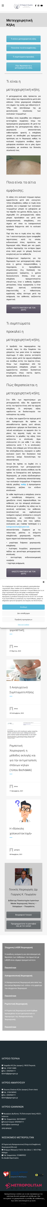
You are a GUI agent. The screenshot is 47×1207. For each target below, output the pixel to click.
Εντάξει (23, 1204)
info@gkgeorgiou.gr (11, 1074)
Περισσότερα (10, 968)
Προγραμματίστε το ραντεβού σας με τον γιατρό (23, 925)
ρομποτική (24, 527)
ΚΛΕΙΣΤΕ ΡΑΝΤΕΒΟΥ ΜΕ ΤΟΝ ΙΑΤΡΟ (23, 309)
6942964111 (11, 1071)
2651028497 (21, 1119)
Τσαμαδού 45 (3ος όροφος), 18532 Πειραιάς (19, 1065)
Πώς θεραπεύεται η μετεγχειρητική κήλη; (23, 67)
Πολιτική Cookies (23, 624)
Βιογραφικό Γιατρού (23, 915)
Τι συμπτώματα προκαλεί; (23, 57)
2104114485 (11, 1068)
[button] (43, 582)
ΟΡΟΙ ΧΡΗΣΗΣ (7, 1128)
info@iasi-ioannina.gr (11, 1124)
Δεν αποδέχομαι (23, 613)
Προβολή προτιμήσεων (23, 619)
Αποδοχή (23, 607)
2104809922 (21, 1155)
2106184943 (11, 1092)
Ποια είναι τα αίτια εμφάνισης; (23, 48)
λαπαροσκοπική (13, 527)
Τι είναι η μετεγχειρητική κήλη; (23, 39)
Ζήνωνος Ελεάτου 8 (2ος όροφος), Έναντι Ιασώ (20, 1089)
